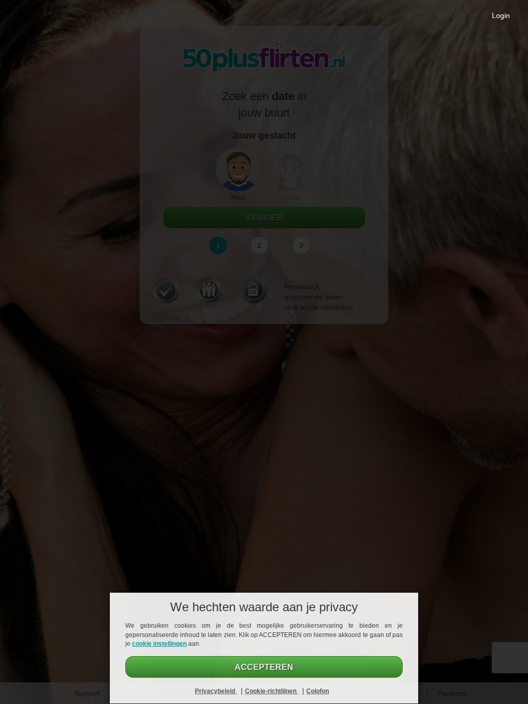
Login (501, 15)
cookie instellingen (159, 643)
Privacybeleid (216, 691)
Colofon (317, 691)
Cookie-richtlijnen (271, 691)
